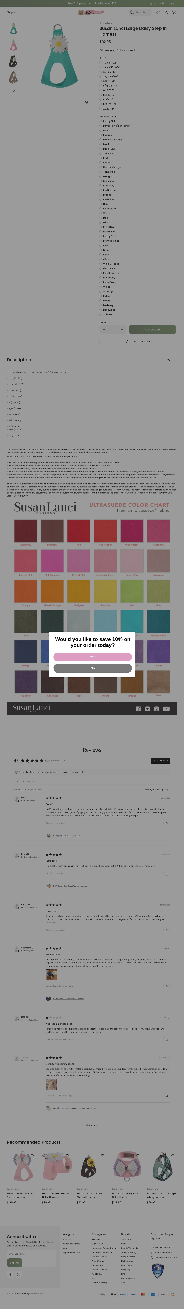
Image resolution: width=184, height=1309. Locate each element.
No (93, 668)
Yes (92, 657)
